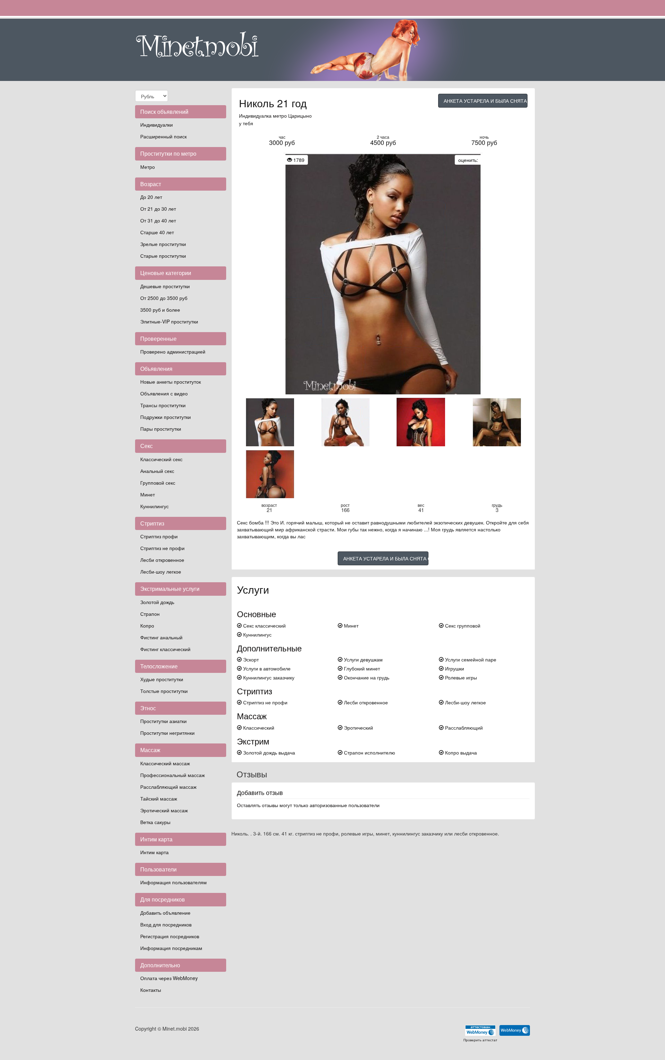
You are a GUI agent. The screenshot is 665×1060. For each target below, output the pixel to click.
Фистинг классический (165, 649)
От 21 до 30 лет (158, 208)
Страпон (150, 613)
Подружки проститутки (165, 416)
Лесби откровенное (162, 559)
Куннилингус (154, 506)
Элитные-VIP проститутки (169, 321)
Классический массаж (165, 763)
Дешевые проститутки (165, 286)
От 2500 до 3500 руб (163, 297)
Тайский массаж (158, 798)
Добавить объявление (165, 912)
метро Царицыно (292, 115)
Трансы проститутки (163, 405)
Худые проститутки (161, 679)
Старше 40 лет (157, 232)
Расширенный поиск (163, 136)
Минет (147, 494)
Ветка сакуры (155, 822)
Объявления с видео (164, 393)
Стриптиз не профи (162, 548)
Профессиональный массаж (172, 774)
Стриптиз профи (159, 536)
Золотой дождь (157, 601)
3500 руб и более (160, 309)
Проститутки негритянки (167, 732)
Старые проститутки (163, 255)
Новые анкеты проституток (170, 381)
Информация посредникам (171, 947)
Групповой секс (157, 482)
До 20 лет (151, 196)
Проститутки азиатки (163, 721)
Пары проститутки (160, 428)
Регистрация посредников (169, 936)
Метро (147, 166)
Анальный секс (157, 470)
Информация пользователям (173, 882)
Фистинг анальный (161, 637)
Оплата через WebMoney (169, 978)
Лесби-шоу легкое (160, 571)
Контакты (150, 989)
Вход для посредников (166, 924)
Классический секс (161, 459)
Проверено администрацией (172, 351)
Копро (147, 625)
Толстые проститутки (164, 690)
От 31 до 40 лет (158, 220)
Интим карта (154, 852)
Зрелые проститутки (163, 243)
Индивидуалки (156, 124)
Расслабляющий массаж (168, 786)
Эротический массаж (164, 810)
